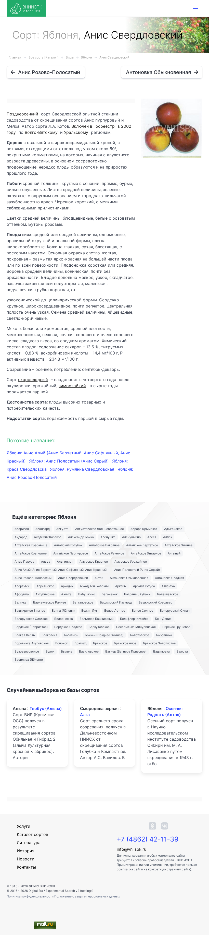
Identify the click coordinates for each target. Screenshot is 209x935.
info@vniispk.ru (131, 849)
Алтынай (174, 553)
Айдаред (21, 537)
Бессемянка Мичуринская (136, 627)
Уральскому (76, 132)
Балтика (21, 602)
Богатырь (71, 635)
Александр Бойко (81, 537)
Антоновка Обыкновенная (129, 578)
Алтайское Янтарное (146, 553)
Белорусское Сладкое (31, 619)
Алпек (167, 537)
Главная (15, 57)
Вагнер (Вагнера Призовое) (126, 651)
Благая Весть (25, 635)
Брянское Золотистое (159, 643)
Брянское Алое (125, 643)
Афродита (22, 594)
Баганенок (109, 594)
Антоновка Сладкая (169, 578)
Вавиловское (89, 651)
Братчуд (80, 643)
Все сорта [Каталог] (43, 57)
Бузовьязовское (27, 651)
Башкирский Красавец (156, 602)
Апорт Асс (22, 586)
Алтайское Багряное (104, 545)
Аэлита (66, 594)
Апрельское (45, 586)
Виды (70, 57)
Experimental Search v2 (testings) (69, 891)
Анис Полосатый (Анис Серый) (137, 570)
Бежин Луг (89, 610)
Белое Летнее (114, 610)
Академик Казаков (47, 537)
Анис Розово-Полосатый (33, 578)
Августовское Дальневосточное (99, 529)
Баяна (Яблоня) (63, 610)
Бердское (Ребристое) (31, 627)
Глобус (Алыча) (46, 708)
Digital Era (36, 891)
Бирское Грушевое (176, 627)
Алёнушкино (131, 537)
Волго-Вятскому (41, 132)
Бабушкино (86, 594)
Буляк (50, 651)
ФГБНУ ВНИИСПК (42, 886)
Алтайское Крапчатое (31, 553)
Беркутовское (99, 627)
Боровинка (164, 635)
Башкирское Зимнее (30, 610)
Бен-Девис (163, 619)
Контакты (26, 867)
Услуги (23, 826)
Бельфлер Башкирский (96, 619)
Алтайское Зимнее (178, 545)
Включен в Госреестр (93, 126)
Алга (85, 714)
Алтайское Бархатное (142, 545)
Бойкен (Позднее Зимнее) (104, 635)
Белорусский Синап (175, 610)
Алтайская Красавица (31, 545)
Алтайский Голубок (68, 545)
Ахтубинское (45, 594)
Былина (66, 651)
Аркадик (67, 586)
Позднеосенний (22, 113)
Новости (25, 858)
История (25, 850)
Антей (99, 578)
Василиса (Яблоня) (29, 659)
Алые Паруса (24, 561)
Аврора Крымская (144, 529)
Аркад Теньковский (94, 586)
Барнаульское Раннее (49, 602)
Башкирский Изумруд (116, 602)
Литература (29, 842)
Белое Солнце (142, 610)
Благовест (49, 635)
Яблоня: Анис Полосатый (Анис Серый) (69, 461)
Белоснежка (63, 619)
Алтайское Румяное (109, 553)
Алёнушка (107, 537)
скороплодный (33, 379)
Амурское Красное (94, 561)
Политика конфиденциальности (30, 896)
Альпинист (65, 561)
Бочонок (61, 643)
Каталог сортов (32, 834)
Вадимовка (161, 651)
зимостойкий (72, 385)
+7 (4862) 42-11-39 (147, 839)
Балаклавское (167, 594)
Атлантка (168, 586)
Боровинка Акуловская (32, 643)
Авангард (42, 529)
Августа (62, 529)
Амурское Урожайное (130, 561)
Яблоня (86, 57)
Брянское (100, 643)
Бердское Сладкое (68, 627)
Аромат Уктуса (144, 586)
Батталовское (83, 602)
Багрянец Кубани (137, 594)
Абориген (22, 529)
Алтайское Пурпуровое (70, 553)
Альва (45, 561)
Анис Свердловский (114, 57)
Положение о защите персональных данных (87, 896)
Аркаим (120, 586)
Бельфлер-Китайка (134, 619)
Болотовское (139, 635)
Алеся (151, 537)
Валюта (182, 651)
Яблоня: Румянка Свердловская (82, 469)
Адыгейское (173, 529)
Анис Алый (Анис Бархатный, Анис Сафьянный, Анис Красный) (61, 570)
